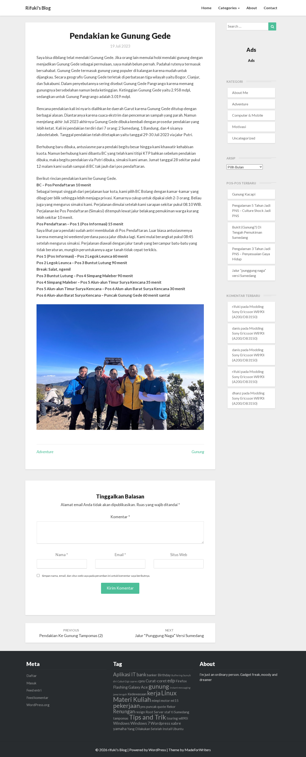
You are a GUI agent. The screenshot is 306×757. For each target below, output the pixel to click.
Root (149, 712)
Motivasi (239, 126)
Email (120, 554)
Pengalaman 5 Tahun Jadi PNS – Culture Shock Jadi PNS (251, 210)
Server (159, 712)
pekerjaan (126, 705)
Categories (227, 8)
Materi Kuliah (132, 699)
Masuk (31, 683)
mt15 (175, 700)
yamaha (120, 728)
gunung (198, 451)
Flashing (120, 687)
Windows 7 (140, 723)
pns (143, 707)
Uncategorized (243, 138)
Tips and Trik (147, 717)
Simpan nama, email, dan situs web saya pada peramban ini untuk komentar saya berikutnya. (96, 575)
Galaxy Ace (138, 687)
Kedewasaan (137, 694)
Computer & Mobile (247, 115)
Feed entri (33, 690)
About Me (240, 92)
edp (171, 680)
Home (206, 8)
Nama (62, 554)
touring (172, 718)
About (251, 8)
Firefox (181, 681)
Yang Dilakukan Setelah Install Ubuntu (155, 729)
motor (165, 700)
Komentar (120, 516)
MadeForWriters (198, 750)
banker (152, 675)
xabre (176, 723)
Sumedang (181, 712)
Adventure (45, 451)
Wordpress (160, 723)
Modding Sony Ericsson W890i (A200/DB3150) (248, 311)
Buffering (177, 675)
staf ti (168, 712)
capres (134, 681)
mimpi (156, 700)
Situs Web (178, 554)
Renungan (124, 711)
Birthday (164, 675)
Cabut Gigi (123, 681)
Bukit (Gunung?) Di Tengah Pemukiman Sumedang (247, 232)
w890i (183, 718)
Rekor (171, 707)
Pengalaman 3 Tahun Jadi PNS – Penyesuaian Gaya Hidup (251, 253)
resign (140, 712)
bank (141, 674)
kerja (154, 693)
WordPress (157, 750)
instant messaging (180, 687)
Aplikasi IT (124, 674)
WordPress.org (38, 705)
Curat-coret (156, 680)
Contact (270, 8)
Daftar (31, 676)
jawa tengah (120, 694)
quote (161, 707)
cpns (141, 681)
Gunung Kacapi (243, 194)
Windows (121, 723)
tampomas (120, 718)
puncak (151, 707)
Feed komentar (37, 698)
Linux (169, 693)
